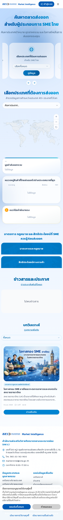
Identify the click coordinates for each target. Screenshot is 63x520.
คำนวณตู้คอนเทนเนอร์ (42, 484)
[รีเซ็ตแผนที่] (56, 127)
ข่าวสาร (36, 480)
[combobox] (31, 66)
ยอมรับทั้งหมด (16, 507)
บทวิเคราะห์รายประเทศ (12, 480)
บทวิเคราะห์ (38, 477)
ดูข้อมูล (31, 73)
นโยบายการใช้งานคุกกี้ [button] (19, 515)
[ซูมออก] (56, 122)
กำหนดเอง (46, 507)
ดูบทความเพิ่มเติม (31, 330)
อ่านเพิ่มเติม (31, 412)
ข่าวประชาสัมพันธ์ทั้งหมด (31, 284)
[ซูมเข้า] (56, 116)
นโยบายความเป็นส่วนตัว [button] (43, 515)
